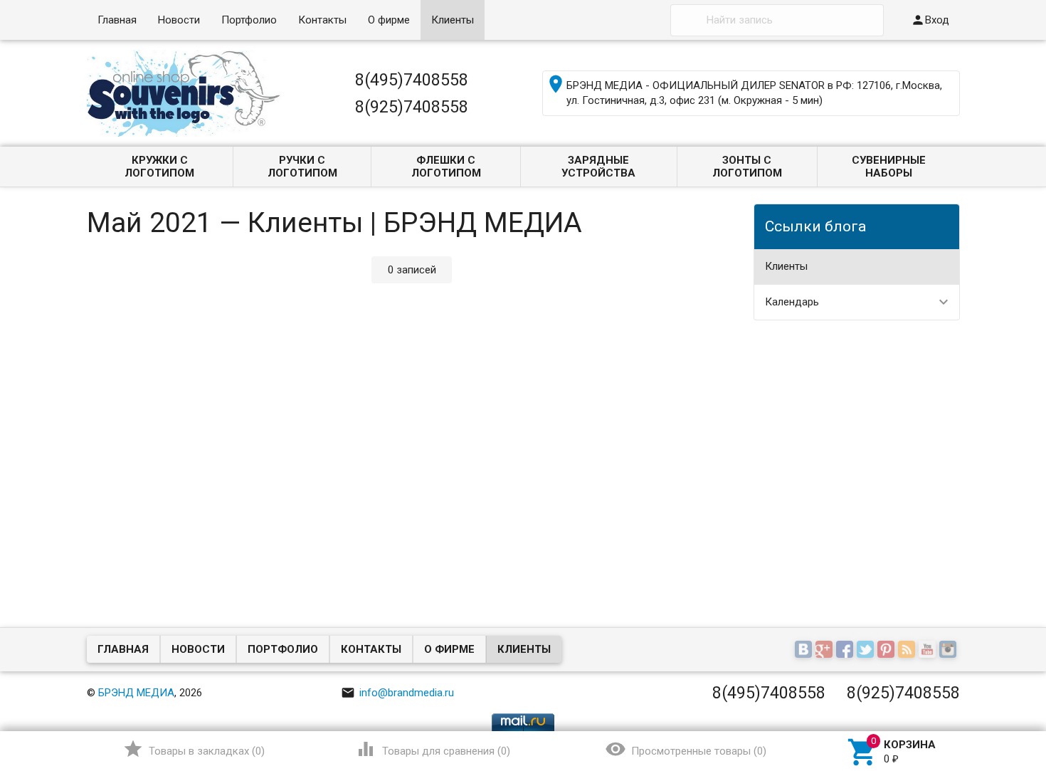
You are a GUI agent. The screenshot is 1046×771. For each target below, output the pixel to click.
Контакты (322, 20)
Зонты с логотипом (747, 166)
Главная (117, 20)
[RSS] (908, 650)
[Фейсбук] (846, 650)
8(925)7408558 (411, 107)
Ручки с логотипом (302, 166)
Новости (179, 20)
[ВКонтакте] (805, 650)
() (193, 749)
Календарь (792, 301)
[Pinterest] (887, 650)
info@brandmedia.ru (397, 692)
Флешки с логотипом (446, 166)
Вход (930, 20)
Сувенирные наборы (889, 166)
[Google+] (825, 650)
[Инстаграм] (949, 650)
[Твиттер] (867, 650)
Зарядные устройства (598, 166)
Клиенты (452, 20)
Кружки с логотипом (159, 166)
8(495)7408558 (411, 80)
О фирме (389, 20)
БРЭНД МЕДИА (136, 692)
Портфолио (249, 20)
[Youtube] (929, 650)
